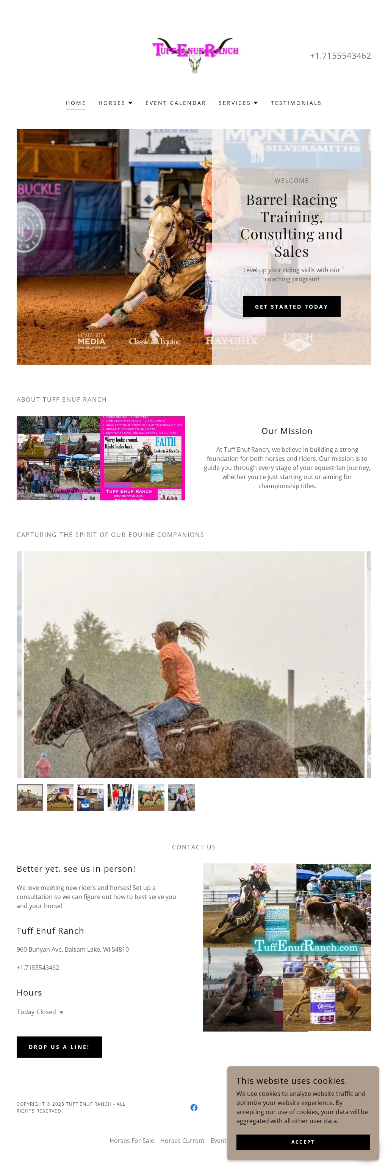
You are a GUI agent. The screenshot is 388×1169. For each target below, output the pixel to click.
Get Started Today (292, 306)
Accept (302, 1142)
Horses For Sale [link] (132, 1140)
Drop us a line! (59, 1046)
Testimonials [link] (296, 102)
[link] (194, 54)
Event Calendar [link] (176, 102)
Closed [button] (46, 1012)
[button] (116, 103)
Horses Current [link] (182, 1140)
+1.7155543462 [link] (340, 55)
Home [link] (76, 102)
